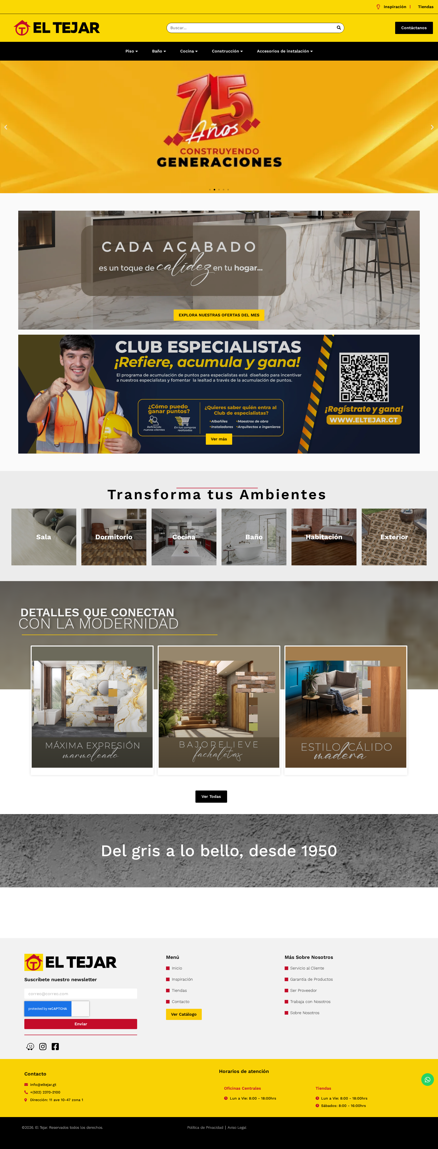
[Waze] (30, 1046)
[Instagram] (42, 1046)
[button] (6, 127)
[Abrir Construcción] (241, 51)
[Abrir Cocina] (196, 51)
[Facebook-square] (55, 1046)
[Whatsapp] (427, 1079)
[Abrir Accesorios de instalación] (311, 51)
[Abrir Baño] (164, 51)
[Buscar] (339, 28)
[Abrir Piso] (136, 51)
